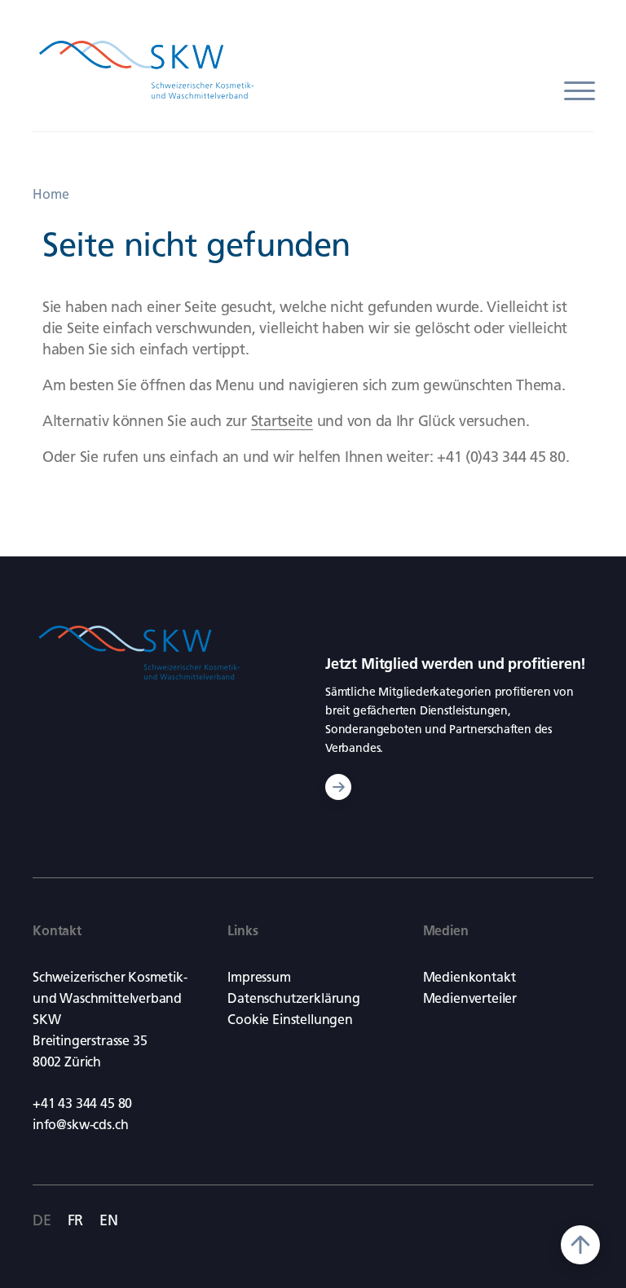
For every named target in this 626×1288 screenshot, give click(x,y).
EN (108, 1220)
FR (76, 1220)
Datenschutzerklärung (293, 998)
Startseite (282, 421)
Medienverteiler (470, 998)
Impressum (258, 977)
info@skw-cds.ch (80, 1124)
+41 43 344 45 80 (82, 1103)
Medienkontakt (469, 977)
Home (51, 194)
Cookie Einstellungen (289, 1019)
